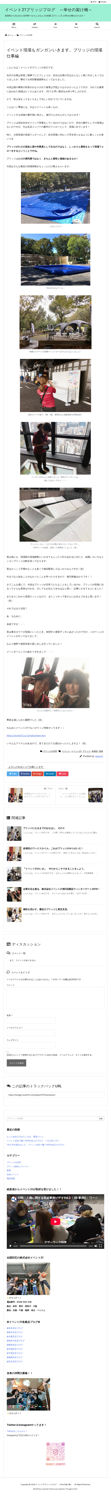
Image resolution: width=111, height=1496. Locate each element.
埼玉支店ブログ (16, 1361)
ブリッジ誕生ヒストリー (18, 1166)
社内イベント (13, 1174)
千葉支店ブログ (16, 1353)
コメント (11, 985)
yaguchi (99, 756)
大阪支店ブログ (16, 1336)
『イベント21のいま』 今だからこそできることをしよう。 (54, 868)
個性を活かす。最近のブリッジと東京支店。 (46, 909)
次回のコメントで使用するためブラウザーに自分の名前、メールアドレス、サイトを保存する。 (50, 1055)
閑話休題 (11, 1178)
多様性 (95, 751)
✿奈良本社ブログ (15, 1328)
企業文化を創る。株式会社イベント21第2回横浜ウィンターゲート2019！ (61, 888)
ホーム (10, 35)
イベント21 (76, 751)
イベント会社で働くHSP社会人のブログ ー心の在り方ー (33, 1140)
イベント (66, 751)
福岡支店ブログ (16, 1357)
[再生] (10, 1246)
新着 (9, 1170)
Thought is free (71, 1489)
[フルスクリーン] (100, 1246)
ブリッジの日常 (26, 35)
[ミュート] (95, 1246)
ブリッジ (86, 751)
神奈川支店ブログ (17, 1340)
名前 (9, 1015)
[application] (55, 1221)
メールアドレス (14, 1027)
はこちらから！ (17, 1431)
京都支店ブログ (16, 1349)
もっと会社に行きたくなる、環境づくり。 (26, 1136)
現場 (101, 751)
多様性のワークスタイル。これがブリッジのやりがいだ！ (53, 848)
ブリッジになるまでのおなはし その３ (44, 828)
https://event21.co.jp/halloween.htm (26, 735)
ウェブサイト (13, 1040)
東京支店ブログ (16, 1332)
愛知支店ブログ (16, 1345)
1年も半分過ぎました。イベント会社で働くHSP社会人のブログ (35, 1144)
